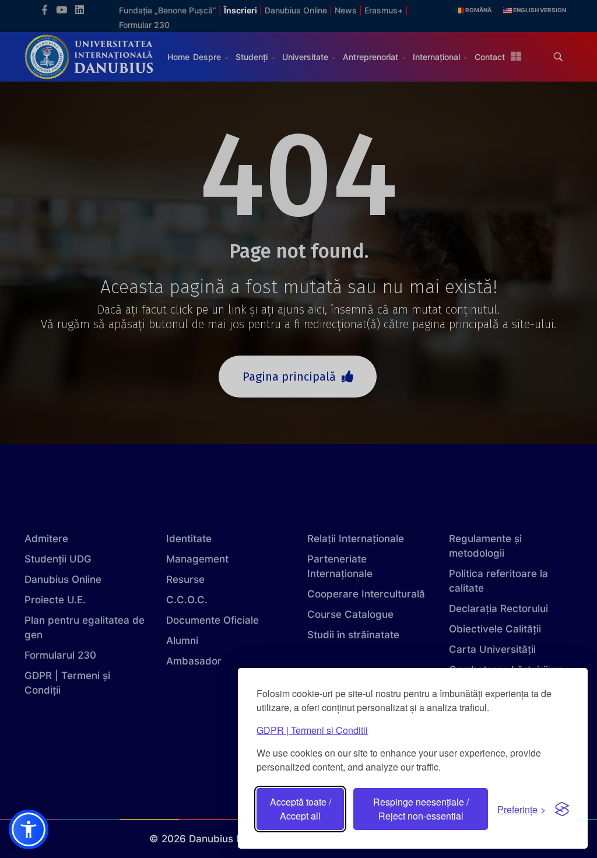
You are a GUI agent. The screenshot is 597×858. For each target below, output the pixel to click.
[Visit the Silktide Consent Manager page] (562, 809)
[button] (28, 829)
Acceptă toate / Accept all (300, 808)
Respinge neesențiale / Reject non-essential (421, 808)
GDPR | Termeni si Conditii (312, 730)
